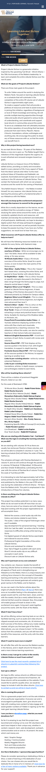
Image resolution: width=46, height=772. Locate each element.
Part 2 (30, 590)
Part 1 (24, 590)
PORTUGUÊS (16, 3)
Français (36, 3)
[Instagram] (43, 387)
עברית (9, 3)
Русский (30, 3)
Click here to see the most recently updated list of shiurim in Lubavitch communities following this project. (21, 664)
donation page (21, 713)
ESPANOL (24, 3)
